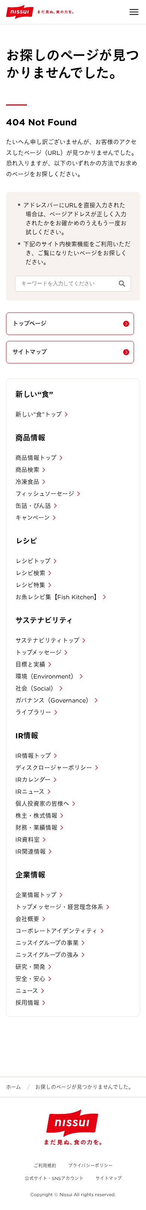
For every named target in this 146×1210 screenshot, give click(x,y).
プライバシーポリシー (90, 1165)
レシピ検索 (30, 573)
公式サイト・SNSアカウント (54, 1178)
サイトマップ (29, 352)
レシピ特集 (30, 585)
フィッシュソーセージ (44, 493)
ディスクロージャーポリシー (53, 767)
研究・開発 (30, 966)
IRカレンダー (33, 779)
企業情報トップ (36, 895)
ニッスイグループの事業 (47, 943)
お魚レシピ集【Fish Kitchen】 (57, 597)
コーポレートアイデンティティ (56, 931)
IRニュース (30, 791)
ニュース (26, 990)
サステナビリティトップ (47, 640)
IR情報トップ (33, 755)
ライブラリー (33, 712)
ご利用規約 (45, 1165)
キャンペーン (32, 517)
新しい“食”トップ (38, 414)
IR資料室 (27, 839)
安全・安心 (30, 978)
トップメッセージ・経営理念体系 (59, 907)
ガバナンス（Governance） (53, 700)
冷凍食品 (27, 481)
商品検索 (27, 469)
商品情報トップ (36, 457)
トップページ (29, 323)
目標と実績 (30, 664)
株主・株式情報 (36, 815)
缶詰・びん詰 (33, 505)
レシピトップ (33, 561)
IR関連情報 (30, 851)
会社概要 (27, 919)
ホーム (13, 1087)
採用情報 (27, 1002)
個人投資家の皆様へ (42, 803)
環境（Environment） (46, 676)
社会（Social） (36, 688)
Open (134, 12)
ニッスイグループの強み (47, 954)
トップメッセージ (38, 652)
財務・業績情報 (36, 827)
